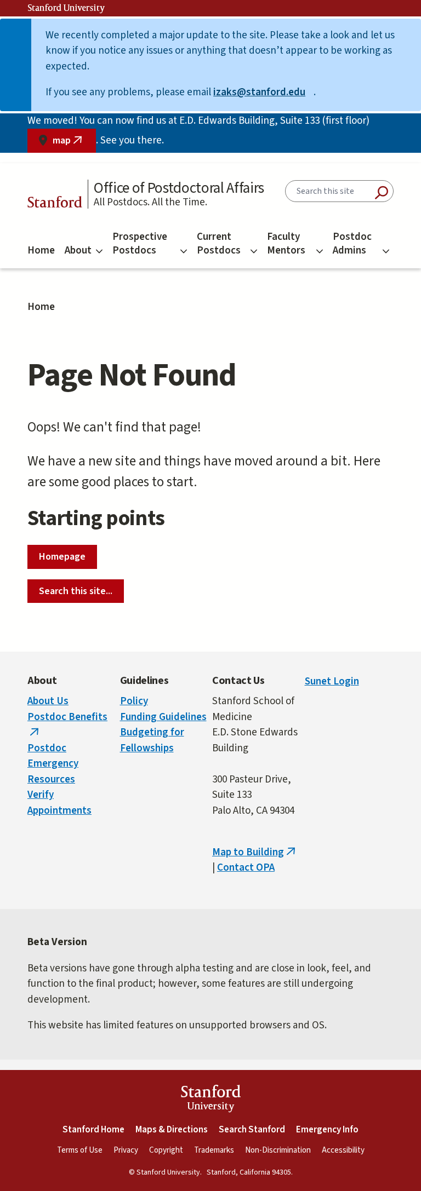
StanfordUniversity (211, 1100)
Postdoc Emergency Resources (52, 764)
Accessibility (343, 1150)
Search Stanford (252, 1129)
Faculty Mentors (286, 243)
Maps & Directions (171, 1129)
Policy (134, 701)
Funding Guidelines (163, 717)
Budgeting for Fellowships (152, 740)
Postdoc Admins (352, 243)
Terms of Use (80, 1150)
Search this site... (75, 591)
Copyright (166, 1150)
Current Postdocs (219, 243)
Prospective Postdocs (139, 243)
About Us (48, 701)
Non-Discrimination (278, 1150)
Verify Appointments (59, 802)
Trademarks (214, 1150)
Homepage (62, 556)
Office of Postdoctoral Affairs (179, 188)
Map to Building (255, 852)
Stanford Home (93, 1129)
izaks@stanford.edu (263, 92)
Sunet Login (332, 681)
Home (41, 250)
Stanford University (66, 8)
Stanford (54, 204)
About (78, 250)
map (74, 143)
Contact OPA (246, 867)
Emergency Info (327, 1129)
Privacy (125, 1150)
